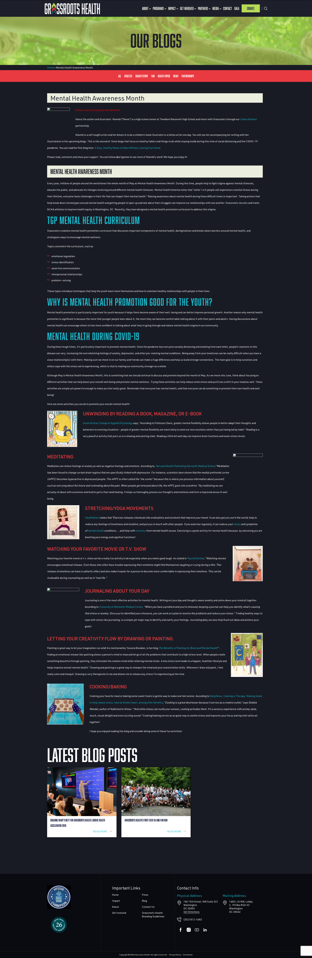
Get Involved (187, 8)
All (119, 76)
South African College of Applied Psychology (107, 423)
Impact (172, 8)
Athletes (128, 76)
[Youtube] (197, 929)
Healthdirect (92, 517)
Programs (158, 8)
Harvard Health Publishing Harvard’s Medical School (185, 466)
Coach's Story (141, 76)
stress (236, 524)
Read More (100, 831)
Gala (236, 8)
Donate (250, 8)
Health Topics (164, 76)
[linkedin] (205, 929)
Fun (153, 76)
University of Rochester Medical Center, (120, 606)
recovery (140, 530)
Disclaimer (188, 954)
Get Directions (191, 911)
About (145, 8)
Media (215, 8)
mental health (96, 530)
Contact (227, 8)
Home (50, 67)
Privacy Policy (175, 954)
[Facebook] (180, 929)
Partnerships (188, 76)
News (175, 76)
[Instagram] (188, 929)
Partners (203, 8)
